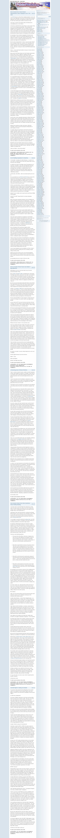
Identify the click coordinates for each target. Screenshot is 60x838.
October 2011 (39, 152)
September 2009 (40, 181)
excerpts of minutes (16, 329)
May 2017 (39, 76)
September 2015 (40, 99)
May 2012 (39, 144)
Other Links (39, 31)
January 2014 (39, 121)
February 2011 (39, 161)
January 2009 (39, 190)
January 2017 (39, 80)
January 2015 (39, 108)
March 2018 (39, 64)
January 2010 (39, 176)
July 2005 (39, 209)
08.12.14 (23, 684)
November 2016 (40, 83)
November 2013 (40, 124)
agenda (19, 98)
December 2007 (40, 205)
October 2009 (39, 180)
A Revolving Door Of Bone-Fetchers (18, 370)
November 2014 (40, 110)
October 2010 (39, 166)
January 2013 (39, 135)
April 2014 (39, 118)
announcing (20, 94)
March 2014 (39, 119)
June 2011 (39, 157)
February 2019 (39, 52)
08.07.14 (23, 832)
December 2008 (40, 191)
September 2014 (40, 112)
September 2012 (40, 140)
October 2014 (39, 111)
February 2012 (39, 148)
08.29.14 (23, 154)
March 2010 (39, 174)
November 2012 (40, 137)
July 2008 (39, 197)
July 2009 (39, 183)
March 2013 (39, 133)
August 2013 (39, 127)
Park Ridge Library (41, 37)
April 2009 (39, 186)
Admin (46, 1)
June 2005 (39, 210)
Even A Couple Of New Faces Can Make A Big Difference (20, 267)
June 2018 (39, 61)
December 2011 (40, 150)
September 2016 (40, 85)
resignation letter (21, 439)
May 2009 (39, 185)
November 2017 (40, 69)
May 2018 (39, 62)
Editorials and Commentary (17, 365)
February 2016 (39, 93)
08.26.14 (23, 263)
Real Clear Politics (41, 45)
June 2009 (39, 184)
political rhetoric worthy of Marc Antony (24, 636)
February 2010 (39, 175)
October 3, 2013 (18, 288)
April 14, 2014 (20, 273)
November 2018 (40, 55)
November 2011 (40, 151)
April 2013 (39, 132)
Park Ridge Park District (16, 683)
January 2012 (39, 149)
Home (49, 1)
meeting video (27, 519)
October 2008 (39, 193)
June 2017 (39, 75)
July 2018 (39, 60)
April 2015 (39, 104)
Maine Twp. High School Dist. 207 (18, 153)
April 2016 (39, 91)
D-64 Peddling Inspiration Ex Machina (19, 158)
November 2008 (40, 192)
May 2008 (39, 199)
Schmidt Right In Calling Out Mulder (18, 687)
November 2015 (40, 96)
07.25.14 (14, 517)
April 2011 (39, 159)
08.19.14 (23, 499)
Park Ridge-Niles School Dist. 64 (25, 152)
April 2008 (39, 200)
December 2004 (40, 214)
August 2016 (39, 86)
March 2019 (39, 51)
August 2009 (39, 182)
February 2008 (39, 202)
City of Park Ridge (41, 36)
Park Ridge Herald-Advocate (43, 42)
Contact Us (39, 30)
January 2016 (39, 94)
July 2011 (39, 156)
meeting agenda (13, 58)
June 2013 (39, 129)
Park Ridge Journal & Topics (43, 43)
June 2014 (39, 116)
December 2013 (40, 123)
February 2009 (39, 189)
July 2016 (39, 87)
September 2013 (40, 126)
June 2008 (39, 198)
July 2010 (39, 169)
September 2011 (40, 153)
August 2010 (39, 168)
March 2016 (39, 92)
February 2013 (39, 134)
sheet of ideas (15, 566)
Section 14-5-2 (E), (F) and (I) (16, 658)
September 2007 (40, 208)
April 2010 (39, 173)
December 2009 (40, 177)
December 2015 (40, 95)
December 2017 (40, 68)
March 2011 (39, 160)
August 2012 (39, 141)
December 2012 (40, 136)
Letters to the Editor (29, 683)
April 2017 (39, 77)
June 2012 (39, 143)
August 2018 (39, 59)
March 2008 (39, 201)
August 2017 (39, 72)
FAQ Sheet (28, 222)
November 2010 (40, 165)
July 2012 (39, 142)
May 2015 (39, 103)
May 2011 (39, 158)
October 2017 (39, 70)
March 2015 (39, 105)
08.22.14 (23, 366)
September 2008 (40, 194)
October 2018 (39, 56)
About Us (38, 29)
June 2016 (39, 88)
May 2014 (39, 117)
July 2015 (39, 101)
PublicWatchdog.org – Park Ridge (17, 1)
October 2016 (39, 84)
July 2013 (39, 128)
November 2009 (40, 178)
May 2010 (39, 172)
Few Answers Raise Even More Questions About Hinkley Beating (20, 504)
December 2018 (40, 54)
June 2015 (39, 102)
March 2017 (39, 78)
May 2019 (39, 48)
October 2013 (39, 125)
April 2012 (39, 145)
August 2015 (39, 100)
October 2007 (39, 207)
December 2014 (40, 109)
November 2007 (40, 206)
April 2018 (39, 63)
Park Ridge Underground (42, 44)
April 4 (14, 273)
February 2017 (39, 79)
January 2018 (39, 67)
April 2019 (39, 50)
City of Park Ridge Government (25, 364)
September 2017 (40, 71)
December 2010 (40, 164)
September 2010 (40, 167)
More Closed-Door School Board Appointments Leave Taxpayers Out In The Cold (20, 13)
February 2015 (39, 107)
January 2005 (39, 213)
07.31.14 (19, 517)
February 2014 (39, 120)
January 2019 (39, 53)
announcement (14, 86)
